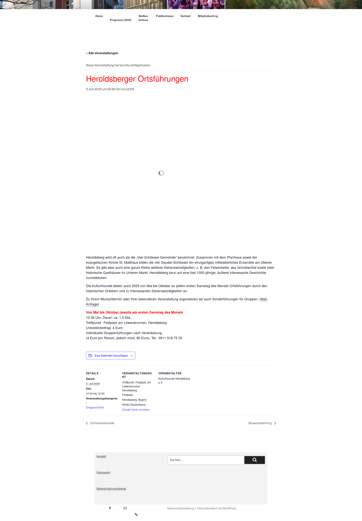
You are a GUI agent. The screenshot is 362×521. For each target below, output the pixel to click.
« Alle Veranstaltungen (102, 53)
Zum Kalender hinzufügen (111, 355)
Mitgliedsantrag (208, 16)
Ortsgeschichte (95, 407)
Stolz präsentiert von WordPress (216, 508)
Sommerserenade (102, 423)
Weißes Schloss (143, 18)
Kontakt (186, 16)
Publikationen (164, 16)
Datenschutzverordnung (111, 488)
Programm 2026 (120, 20)
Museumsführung (260, 423)
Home (99, 16)
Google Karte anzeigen (136, 409)
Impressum (103, 472)
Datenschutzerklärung (180, 508)
